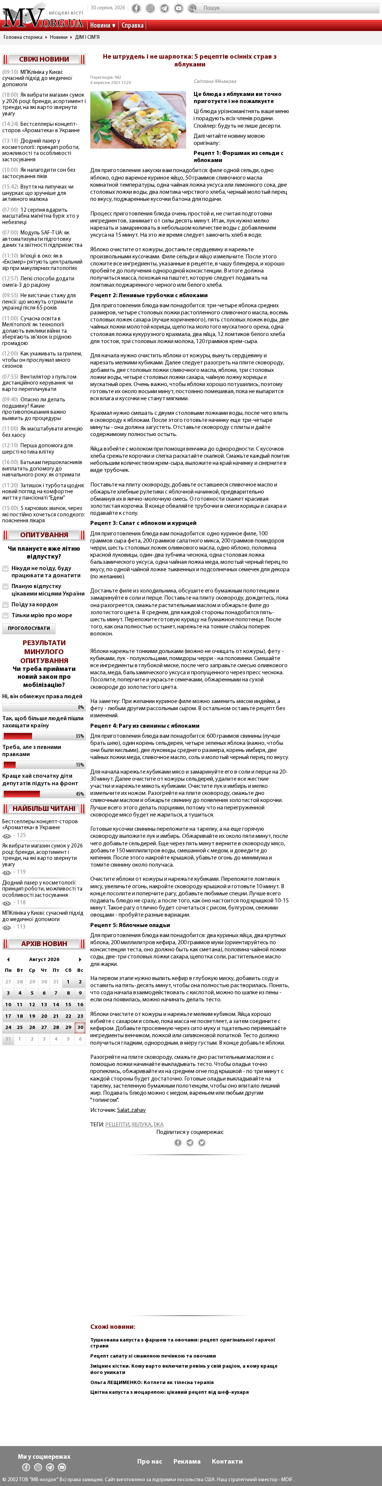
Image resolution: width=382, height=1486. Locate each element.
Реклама (187, 1462)
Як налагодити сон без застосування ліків (38, 174)
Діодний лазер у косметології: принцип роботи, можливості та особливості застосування (40, 151)
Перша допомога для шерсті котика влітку (37, 449)
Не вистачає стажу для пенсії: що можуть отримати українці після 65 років (39, 302)
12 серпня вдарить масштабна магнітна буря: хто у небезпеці (40, 217)
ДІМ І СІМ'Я (87, 37)
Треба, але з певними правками (31, 751)
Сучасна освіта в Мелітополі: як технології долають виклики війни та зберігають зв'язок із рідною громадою (37, 331)
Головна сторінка (23, 37)
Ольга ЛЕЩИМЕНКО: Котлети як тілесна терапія (152, 1383)
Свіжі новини (44, 59)
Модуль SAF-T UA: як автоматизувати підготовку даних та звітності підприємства (42, 239)
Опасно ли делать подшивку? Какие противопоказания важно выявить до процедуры (34, 409)
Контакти (227, 1462)
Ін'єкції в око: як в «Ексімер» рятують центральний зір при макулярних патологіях (42, 262)
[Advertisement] (189, 1239)
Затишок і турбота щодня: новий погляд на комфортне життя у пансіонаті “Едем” (43, 492)
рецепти (117, 1125)
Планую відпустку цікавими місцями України (48, 590)
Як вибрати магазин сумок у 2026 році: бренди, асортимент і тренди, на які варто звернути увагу (44, 105)
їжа (159, 1125)
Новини (100, 25)
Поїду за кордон (35, 605)
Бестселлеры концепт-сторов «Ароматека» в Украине (41, 128)
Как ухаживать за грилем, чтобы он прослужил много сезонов (42, 360)
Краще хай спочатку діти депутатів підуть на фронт (40, 779)
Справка (133, 25)
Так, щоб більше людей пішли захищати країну (43, 722)
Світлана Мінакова (215, 81)
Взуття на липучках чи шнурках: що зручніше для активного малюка (37, 193)
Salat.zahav (131, 1110)
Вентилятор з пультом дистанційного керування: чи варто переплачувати (39, 383)
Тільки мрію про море (42, 616)
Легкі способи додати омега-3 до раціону (38, 282)
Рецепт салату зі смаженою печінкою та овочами (153, 1356)
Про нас (149, 1462)
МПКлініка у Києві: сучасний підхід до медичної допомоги (37, 79)
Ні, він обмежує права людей (42, 697)
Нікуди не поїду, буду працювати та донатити (46, 572)
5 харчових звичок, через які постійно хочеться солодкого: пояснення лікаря (43, 515)
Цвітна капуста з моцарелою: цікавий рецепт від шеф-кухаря (169, 1392)
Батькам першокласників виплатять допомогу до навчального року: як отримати (42, 469)
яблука (141, 1125)
